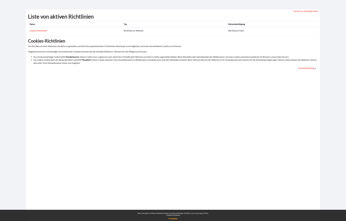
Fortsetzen (173, 218)
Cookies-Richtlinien (38, 30)
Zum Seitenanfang (306, 68)
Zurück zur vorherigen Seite (305, 11)
